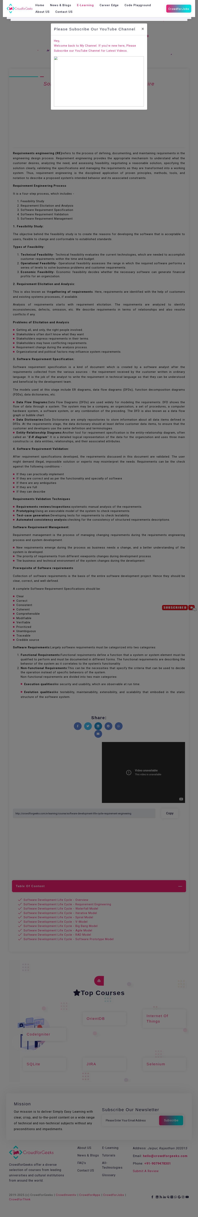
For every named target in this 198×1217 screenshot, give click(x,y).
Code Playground (138, 5)
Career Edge (109, 5)
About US (42, 12)
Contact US (64, 12)
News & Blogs (60, 5)
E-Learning (85, 5)
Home (39, 5)
